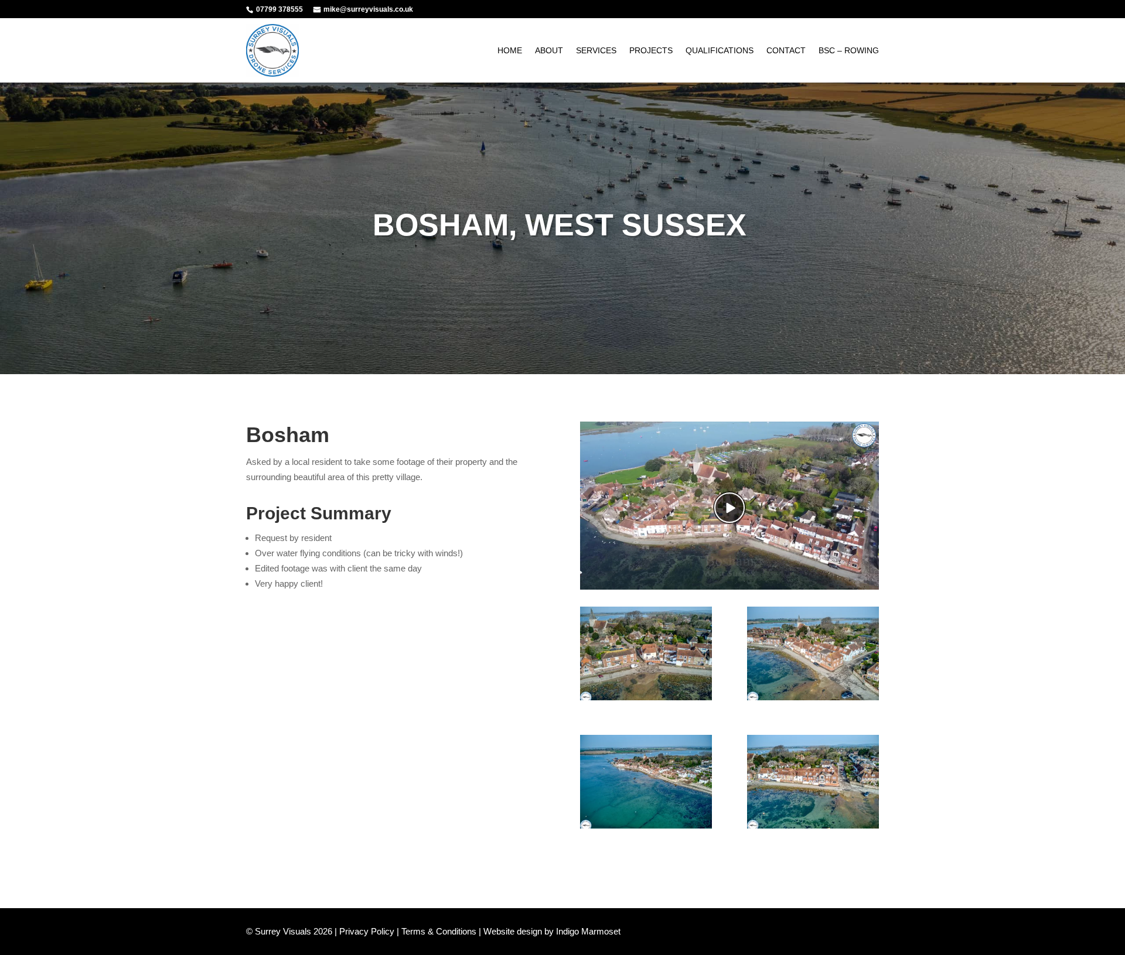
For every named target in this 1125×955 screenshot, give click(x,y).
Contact (786, 50)
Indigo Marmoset (588, 931)
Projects (651, 50)
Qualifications (720, 50)
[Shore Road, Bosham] (813, 700)
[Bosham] (646, 828)
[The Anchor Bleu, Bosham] (646, 700)
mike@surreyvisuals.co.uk (368, 9)
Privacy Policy (366, 931)
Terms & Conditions (438, 931)
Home (509, 50)
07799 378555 (279, 9)
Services (596, 50)
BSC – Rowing (849, 50)
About (549, 50)
